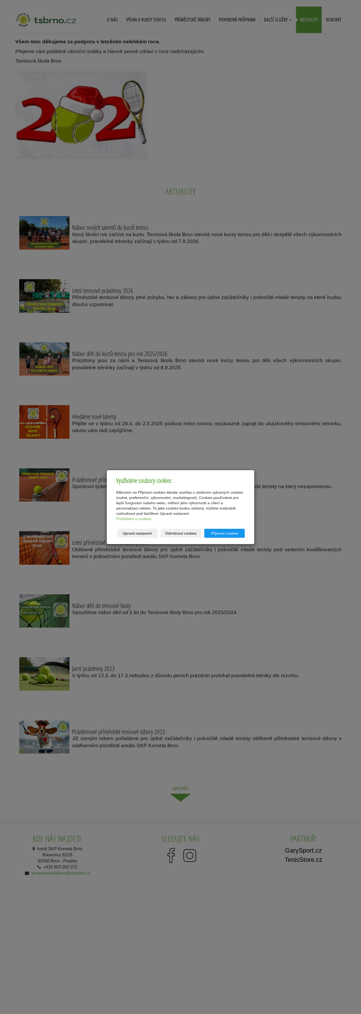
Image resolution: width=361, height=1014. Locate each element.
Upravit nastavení (137, 533)
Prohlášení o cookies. (134, 519)
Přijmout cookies (224, 533)
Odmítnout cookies (181, 533)
